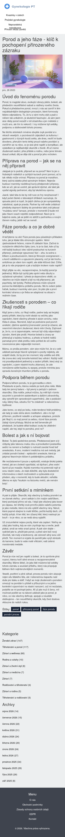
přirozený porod (31, 609)
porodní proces (11, 614)
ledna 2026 (10, 755)
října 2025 (9, 774)
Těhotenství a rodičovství (16, 697)
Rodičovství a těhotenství (16, 684)
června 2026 (11, 723)
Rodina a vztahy (12, 659)
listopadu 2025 (12, 768)
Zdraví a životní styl (13, 665)
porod (16, 609)
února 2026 (10, 749)
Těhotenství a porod (15, 647)
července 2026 (12, 717)
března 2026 (11, 742)
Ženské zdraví (12, 640)
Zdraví (7, 678)
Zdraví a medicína (13, 672)
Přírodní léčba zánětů (15, 29)
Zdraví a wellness (13, 653)
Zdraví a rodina (11, 691)
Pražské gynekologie (15, 19)
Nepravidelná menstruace (15, 25)
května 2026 (10, 730)
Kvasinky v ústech (15, 15)
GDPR (32, 814)
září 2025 (8, 780)
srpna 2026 (10, 711)
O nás (32, 799)
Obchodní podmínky (32, 804)
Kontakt (32, 818)
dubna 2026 (10, 736)
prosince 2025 (11, 761)
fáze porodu (49, 609)
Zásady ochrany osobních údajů (33, 809)
